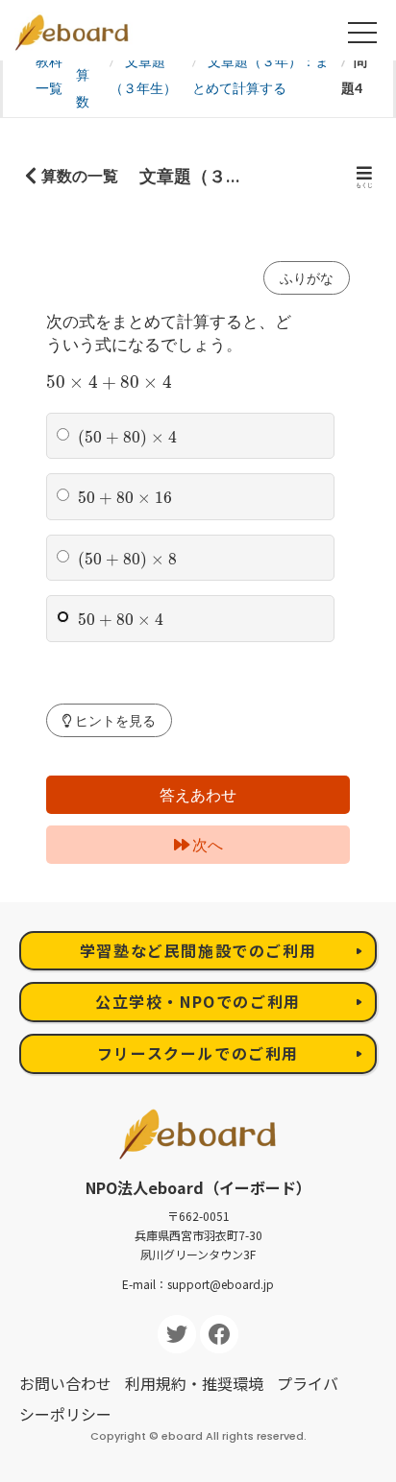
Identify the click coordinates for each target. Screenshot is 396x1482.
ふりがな (307, 278)
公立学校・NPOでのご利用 (198, 1001)
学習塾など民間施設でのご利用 (198, 950)
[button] (109, 720)
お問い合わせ (65, 1383)
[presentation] (109, 382)
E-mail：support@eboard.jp (198, 1284)
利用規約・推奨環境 (194, 1383)
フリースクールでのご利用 (198, 1052)
